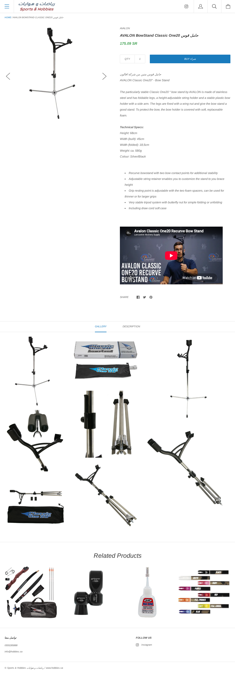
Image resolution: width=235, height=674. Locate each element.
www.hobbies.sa (54, 667)
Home (8, 17)
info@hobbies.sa (13, 651)
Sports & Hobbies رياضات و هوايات (25, 667)
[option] (56, 73)
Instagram (146, 644)
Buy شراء (190, 58)
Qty (127, 58)
